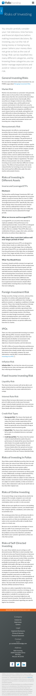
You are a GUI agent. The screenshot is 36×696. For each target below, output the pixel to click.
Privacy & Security (18, 633)
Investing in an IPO (7, 356)
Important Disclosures (18, 631)
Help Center (18, 622)
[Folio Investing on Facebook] (12, 664)
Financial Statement (18, 635)
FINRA (28, 677)
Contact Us (18, 620)
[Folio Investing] (10, 2)
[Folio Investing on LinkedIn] (24, 664)
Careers (18, 624)
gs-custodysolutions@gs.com (18, 643)
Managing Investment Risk (22, 84)
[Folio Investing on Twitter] (18, 664)
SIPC (31, 677)
